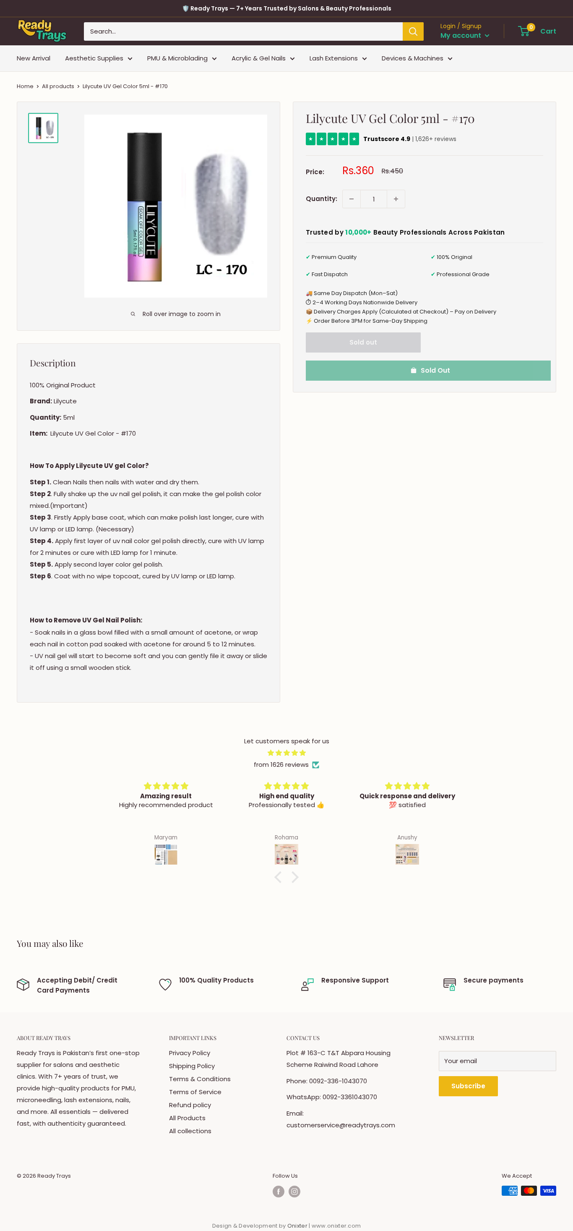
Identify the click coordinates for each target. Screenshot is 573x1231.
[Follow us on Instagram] (294, 1191)
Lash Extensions (334, 58)
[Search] (413, 31)
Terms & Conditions (200, 1078)
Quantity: (321, 198)
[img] (286, 753)
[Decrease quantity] (351, 199)
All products (58, 86)
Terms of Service (195, 1091)
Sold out (363, 342)
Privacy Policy (189, 1052)
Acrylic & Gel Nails (259, 58)
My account (461, 35)
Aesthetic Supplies (94, 58)
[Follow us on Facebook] (278, 1191)
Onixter (298, 1226)
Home (25, 86)
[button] (280, 877)
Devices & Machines (412, 58)
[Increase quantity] (396, 199)
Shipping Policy (192, 1065)
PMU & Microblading (177, 58)
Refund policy (190, 1104)
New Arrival (33, 58)
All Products (187, 1117)
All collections (190, 1130)
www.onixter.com (336, 1226)
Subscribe (468, 1086)
